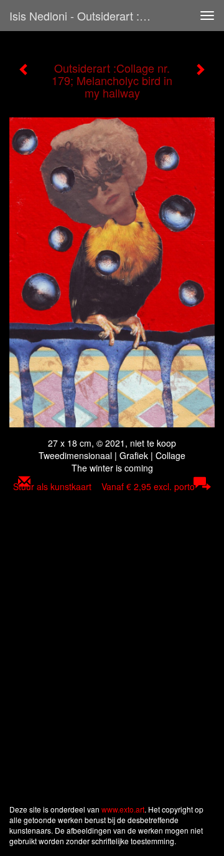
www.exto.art (122, 809)
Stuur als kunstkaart (104, 486)
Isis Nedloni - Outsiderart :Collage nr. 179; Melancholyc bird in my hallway (85, 15)
